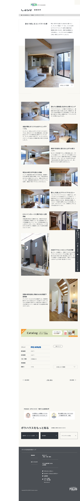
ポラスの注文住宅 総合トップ (29, 449)
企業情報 (46, 476)
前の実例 (27, 380)
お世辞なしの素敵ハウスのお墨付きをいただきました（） (39, 415)
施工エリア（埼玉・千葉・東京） (47, 456)
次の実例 (72, 380)
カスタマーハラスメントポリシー (51, 473)
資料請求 (44, 435)
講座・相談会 (77, 248)
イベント (77, 258)
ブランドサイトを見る (66, 435)
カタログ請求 (77, 267)
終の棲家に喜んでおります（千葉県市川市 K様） (65, 414)
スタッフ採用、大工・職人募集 (47, 479)
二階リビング (58, 346)
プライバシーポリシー (48, 471)
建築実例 (33, 455)
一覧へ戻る (49, 380)
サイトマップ (47, 482)
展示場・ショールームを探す (29, 435)
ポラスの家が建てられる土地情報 (47, 464)
